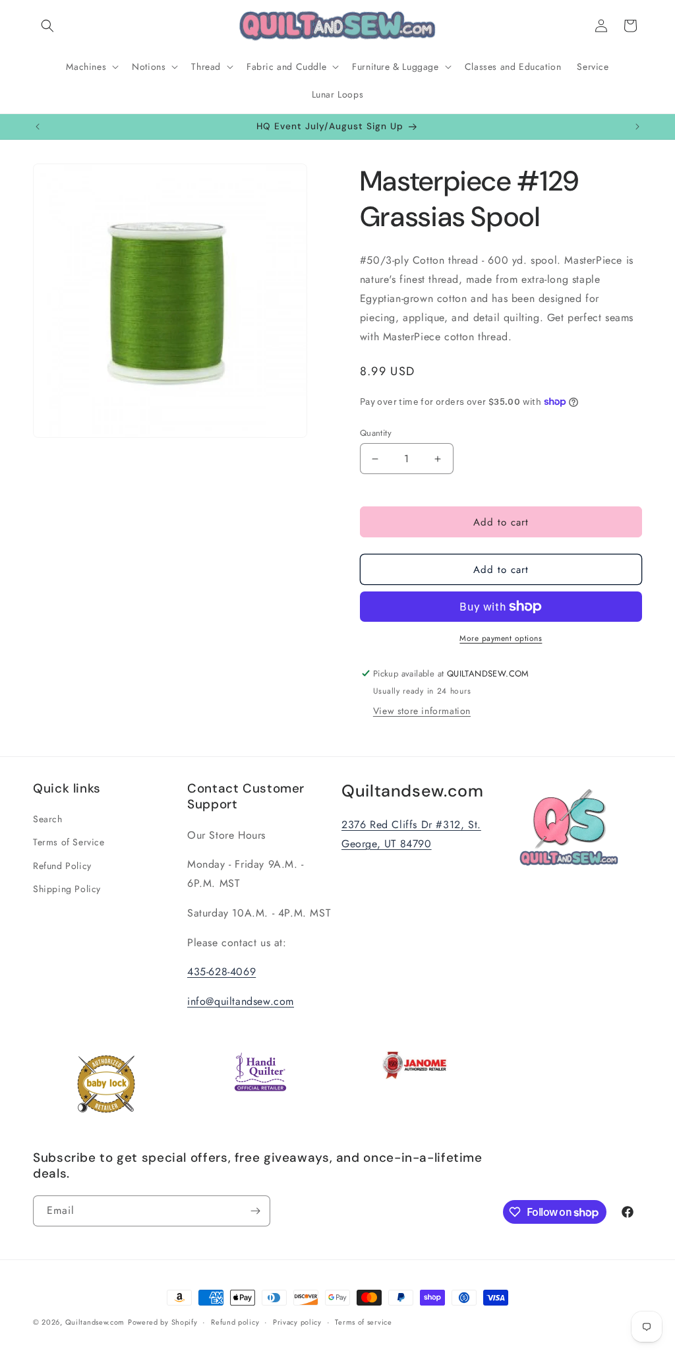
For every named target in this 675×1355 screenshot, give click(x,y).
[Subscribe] (255, 1210)
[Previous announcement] (37, 126)
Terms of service (363, 1322)
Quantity (376, 433)
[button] (47, 25)
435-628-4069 (221, 971)
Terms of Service (69, 842)
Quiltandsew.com (95, 1322)
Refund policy (235, 1322)
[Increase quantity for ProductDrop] (438, 458)
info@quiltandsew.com (240, 1001)
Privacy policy (297, 1322)
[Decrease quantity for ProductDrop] (375, 458)
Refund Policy (62, 865)
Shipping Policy (67, 888)
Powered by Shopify (163, 1322)
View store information (422, 710)
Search (48, 819)
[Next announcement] (637, 126)
